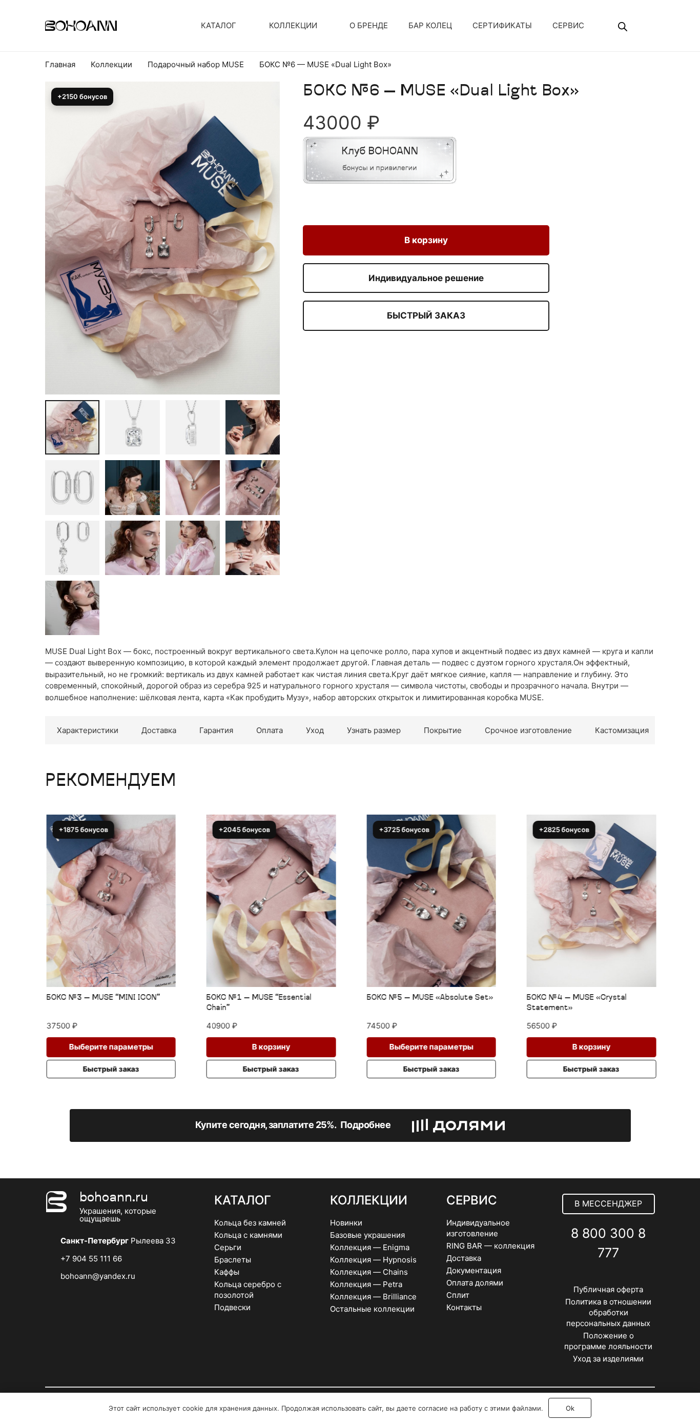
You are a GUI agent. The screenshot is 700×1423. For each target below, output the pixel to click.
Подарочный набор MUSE (196, 64)
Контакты (464, 1307)
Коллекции (111, 64)
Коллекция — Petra (366, 1284)
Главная (60, 64)
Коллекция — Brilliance (373, 1296)
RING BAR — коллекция (490, 1246)
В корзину (426, 240)
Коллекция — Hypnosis (373, 1259)
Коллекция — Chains (369, 1272)
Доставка (463, 1258)
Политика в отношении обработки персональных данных (608, 1312)
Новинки (346, 1223)
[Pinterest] (631, 1277)
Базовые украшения (367, 1235)
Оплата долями (474, 1283)
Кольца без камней (250, 1223)
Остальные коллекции (372, 1309)
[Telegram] (608, 1277)
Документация (473, 1270)
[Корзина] (641, 25)
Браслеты (232, 1259)
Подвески (232, 1307)
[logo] (81, 26)
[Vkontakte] (586, 1277)
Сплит (457, 1295)
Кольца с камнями (248, 1235)
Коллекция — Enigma (369, 1247)
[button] (264, 117)
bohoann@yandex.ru (97, 1276)
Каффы (226, 1272)
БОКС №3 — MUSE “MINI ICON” (102, 998)
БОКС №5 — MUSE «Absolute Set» (429, 998)
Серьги (227, 1247)
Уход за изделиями (608, 1358)
